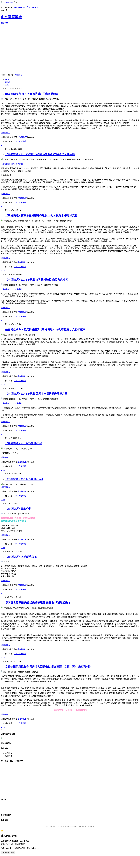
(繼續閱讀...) (5, 133)
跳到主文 (4, 23)
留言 (25, 137)
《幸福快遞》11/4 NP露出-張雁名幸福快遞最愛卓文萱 (36, 393)
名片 (7, 85)
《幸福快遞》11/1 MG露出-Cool (23, 443)
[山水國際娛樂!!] (2, 738)
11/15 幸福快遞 (20, 141)
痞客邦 (20, 137)
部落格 (7, 82)
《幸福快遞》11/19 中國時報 (12, 164)
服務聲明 (91, 826)
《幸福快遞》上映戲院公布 (21, 556)
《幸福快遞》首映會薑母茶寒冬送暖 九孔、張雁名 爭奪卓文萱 (41, 215)
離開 (12, 852)
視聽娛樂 (18, 75)
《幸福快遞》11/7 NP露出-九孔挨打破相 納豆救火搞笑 (36, 279)
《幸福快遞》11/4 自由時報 (11, 403)
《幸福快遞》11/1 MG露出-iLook (24, 479)
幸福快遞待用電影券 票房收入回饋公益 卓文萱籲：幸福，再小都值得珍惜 (48, 666)
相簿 (7, 79)
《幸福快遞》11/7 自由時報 (11, 289)
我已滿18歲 (5, 852)
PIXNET (53, 826)
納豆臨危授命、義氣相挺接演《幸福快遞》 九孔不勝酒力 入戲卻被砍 (45, 329)
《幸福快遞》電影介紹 (18, 508)
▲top (3, 145)
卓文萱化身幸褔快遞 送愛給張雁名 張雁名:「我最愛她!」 (38, 602)
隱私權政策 (82, 826)
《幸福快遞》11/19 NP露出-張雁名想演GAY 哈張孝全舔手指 (40, 154)
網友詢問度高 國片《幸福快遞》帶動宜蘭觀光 (31, 93)
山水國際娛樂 (11, 17)
